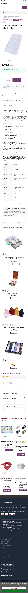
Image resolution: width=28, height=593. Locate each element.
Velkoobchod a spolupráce (7, 555)
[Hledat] (24, 7)
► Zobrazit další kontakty (7, 575)
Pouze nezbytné (14, 588)
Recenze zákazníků (5, 551)
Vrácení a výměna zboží (6, 545)
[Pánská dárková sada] (14, 279)
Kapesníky (16, 19)
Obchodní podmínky (5, 541)
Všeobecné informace (6, 539)
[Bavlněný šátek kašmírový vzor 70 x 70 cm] (7, 468)
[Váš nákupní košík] (25, 3)
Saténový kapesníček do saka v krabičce (13, 327)
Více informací (21, 586)
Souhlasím (14, 590)
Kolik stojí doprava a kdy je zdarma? (11, 406)
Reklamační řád (4, 543)
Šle (10, 19)
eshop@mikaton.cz (7, 571)
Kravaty (21, 19)
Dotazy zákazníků (5, 549)
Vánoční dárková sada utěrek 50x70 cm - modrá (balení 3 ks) (7, 443)
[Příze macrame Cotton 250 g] (21, 431)
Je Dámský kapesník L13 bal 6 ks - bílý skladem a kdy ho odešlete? (12, 397)
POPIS (5, 105)
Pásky (4, 22)
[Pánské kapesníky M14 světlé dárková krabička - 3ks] (14, 242)
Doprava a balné (4, 547)
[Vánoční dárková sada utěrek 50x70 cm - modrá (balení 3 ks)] (7, 431)
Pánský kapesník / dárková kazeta (14, 363)
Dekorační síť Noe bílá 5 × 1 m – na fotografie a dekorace (21, 484)
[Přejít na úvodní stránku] (2, 16)
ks (9, 80)
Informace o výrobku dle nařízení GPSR (12, 222)
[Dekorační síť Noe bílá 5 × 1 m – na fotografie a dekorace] (21, 468)
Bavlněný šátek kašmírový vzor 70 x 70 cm (7, 482)
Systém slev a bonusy (6, 553)
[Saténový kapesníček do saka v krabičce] (14, 313)
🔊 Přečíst (10, 105)
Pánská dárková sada (14, 293)
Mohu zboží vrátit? (7, 409)
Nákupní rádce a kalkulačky (7, 556)
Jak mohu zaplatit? (7, 402)
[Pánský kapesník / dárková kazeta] (14, 348)
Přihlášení (25, 0)
